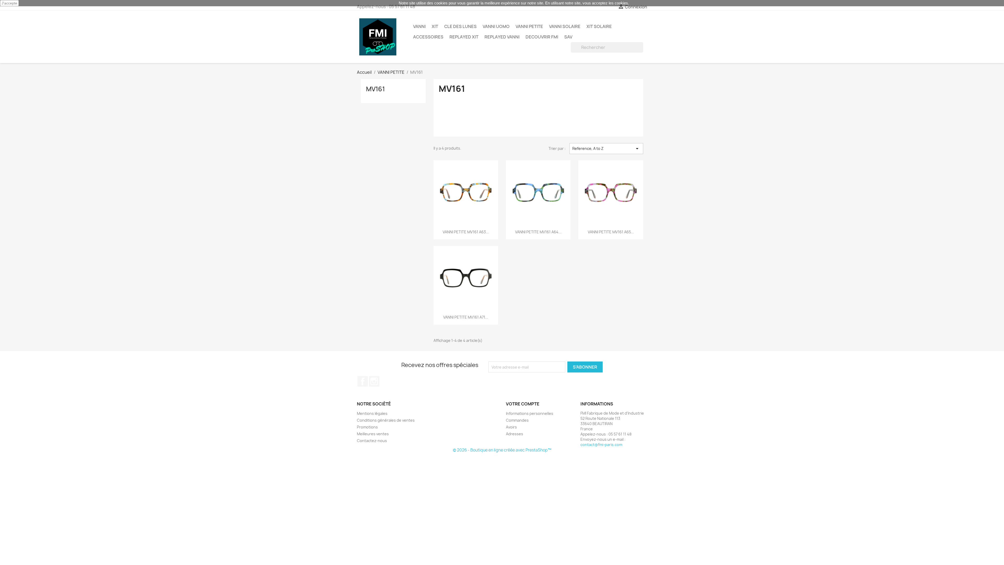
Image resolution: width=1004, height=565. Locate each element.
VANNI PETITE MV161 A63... (466, 231)
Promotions (367, 427)
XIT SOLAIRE (599, 26)
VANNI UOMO (496, 26)
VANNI (419, 26)
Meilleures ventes (373, 433)
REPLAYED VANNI (502, 37)
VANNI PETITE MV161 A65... (611, 231)
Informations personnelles (529, 413)
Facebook (362, 381)
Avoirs (511, 427)
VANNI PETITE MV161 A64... (538, 231)
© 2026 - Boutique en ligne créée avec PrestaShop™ (502, 450)
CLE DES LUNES (460, 26)
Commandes (517, 420)
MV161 (375, 88)
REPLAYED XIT (463, 37)
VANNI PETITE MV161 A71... (465, 317)
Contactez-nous (372, 440)
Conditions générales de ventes (386, 420)
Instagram (374, 381)
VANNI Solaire (564, 26)
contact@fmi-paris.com (601, 444)
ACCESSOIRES (428, 37)
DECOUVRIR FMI (542, 37)
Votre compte (522, 404)
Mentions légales (372, 413)
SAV (568, 37)
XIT (435, 26)
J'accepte (9, 3)
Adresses (514, 433)
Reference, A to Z (606, 148)
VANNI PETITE (529, 26)
